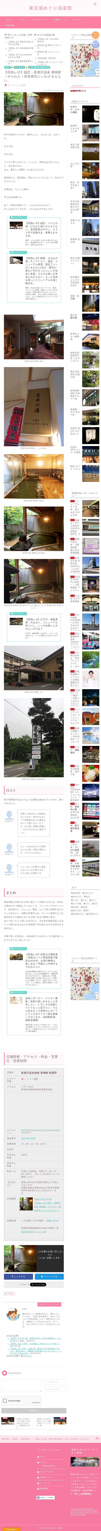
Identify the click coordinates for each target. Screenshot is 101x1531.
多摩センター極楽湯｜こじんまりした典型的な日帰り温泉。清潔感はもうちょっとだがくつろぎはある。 (84, 341)
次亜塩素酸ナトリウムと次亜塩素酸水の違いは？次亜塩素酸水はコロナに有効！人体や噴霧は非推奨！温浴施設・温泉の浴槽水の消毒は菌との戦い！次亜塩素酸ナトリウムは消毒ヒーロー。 (83, 678)
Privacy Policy (77, 1513)
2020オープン (89, 893)
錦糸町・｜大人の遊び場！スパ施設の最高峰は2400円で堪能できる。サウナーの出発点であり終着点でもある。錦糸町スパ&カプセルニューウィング (84, 133)
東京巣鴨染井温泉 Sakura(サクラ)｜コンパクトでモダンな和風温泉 (78, 641)
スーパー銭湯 (77, 903)
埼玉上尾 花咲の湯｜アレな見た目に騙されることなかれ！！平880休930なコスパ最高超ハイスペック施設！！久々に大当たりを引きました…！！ (84, 151)
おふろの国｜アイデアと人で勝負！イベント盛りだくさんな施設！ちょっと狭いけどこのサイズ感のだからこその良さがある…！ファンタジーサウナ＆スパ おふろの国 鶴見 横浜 (84, 170)
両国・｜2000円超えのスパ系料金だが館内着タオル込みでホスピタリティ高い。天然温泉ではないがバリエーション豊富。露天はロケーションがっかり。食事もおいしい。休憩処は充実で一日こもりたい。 (84, 303)
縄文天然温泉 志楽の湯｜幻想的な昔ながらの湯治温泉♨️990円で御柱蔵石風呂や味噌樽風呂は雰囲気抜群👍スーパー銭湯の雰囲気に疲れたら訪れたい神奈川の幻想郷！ (84, 378)
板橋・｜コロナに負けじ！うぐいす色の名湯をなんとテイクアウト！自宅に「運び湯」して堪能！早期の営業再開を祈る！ (83, 868)
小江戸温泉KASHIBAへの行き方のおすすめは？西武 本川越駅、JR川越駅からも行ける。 (84, 622)
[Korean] (85, 91)
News (87, 897)
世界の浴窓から (50, 1466)
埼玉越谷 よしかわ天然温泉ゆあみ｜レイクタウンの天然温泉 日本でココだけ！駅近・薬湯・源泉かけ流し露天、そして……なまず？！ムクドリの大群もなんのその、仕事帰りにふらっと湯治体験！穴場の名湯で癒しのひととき (84, 284)
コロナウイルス (39, 19)
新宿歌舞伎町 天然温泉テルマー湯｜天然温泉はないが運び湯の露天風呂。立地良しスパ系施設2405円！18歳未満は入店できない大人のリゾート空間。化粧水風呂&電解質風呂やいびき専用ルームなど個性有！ (84, 397)
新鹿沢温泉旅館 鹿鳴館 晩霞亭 (39, 67)
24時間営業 (10, 1293)
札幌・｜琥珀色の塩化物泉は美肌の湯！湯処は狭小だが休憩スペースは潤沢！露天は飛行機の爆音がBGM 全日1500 (84, 830)
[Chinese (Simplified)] (71, 91)
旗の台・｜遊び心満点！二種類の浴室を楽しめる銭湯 (83, 322)
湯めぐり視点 (77, 910)
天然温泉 (75, 907)
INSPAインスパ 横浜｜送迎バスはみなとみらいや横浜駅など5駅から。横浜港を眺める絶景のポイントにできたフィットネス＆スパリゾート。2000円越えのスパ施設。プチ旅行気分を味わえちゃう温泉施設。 (84, 697)
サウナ (93, 900)
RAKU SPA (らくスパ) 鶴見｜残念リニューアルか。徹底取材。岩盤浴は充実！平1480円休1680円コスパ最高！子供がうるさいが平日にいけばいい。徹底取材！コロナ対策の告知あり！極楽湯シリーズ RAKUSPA (84, 454)
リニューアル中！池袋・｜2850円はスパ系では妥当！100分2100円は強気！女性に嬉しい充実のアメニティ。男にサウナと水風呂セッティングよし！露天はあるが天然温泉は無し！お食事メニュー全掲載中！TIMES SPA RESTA (84, 508)
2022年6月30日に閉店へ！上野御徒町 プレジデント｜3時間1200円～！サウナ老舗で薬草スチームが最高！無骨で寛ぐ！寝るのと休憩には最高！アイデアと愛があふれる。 (84, 584)
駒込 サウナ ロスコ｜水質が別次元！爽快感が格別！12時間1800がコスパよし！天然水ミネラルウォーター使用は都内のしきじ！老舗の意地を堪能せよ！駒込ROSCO (84, 473)
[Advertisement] (85, 936)
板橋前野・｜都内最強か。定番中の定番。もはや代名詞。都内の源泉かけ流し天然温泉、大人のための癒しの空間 (83, 114)
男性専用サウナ (92, 914)
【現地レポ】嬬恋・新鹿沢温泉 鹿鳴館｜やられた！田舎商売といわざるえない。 (47, 1205)
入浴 (95, 903)
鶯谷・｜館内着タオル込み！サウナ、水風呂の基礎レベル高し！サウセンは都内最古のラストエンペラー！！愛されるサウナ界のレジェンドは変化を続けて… (84, 189)
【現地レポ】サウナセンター (21, 67)
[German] (79, 91)
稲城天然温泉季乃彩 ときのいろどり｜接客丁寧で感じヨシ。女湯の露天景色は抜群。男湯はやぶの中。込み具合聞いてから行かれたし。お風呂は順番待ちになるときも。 (84, 360)
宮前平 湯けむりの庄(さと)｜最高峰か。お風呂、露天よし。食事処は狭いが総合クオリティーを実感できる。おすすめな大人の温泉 (84, 435)
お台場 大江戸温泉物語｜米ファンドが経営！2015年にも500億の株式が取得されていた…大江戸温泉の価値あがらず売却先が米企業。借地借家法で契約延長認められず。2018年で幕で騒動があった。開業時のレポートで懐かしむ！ (84, 603)
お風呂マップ (59, 19)
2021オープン (77, 897)
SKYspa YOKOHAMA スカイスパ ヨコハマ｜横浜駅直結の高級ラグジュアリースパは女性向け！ (83, 792)
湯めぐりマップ (95, 44)
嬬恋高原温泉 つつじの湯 (33, 1232)
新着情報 (95, 53)
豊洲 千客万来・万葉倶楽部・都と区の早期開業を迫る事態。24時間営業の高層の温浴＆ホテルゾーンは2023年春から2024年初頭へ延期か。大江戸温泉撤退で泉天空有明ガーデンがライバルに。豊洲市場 (84, 546)
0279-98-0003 (28, 1138)
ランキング (78, 19)
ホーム (9, 19)
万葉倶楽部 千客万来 (46, 58)
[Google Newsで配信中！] (50, 1498)
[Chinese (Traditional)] (74, 91)
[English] (77, 91)
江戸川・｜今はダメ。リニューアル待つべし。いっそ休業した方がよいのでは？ (84, 754)
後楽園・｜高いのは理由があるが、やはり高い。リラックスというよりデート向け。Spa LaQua (84, 416)
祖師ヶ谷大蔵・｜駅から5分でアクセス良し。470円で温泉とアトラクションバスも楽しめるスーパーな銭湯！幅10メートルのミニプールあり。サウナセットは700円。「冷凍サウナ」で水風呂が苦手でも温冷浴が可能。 (84, 849)
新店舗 (85, 907)
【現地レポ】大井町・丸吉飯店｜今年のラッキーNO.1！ (35, 1344)
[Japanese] (82, 91)
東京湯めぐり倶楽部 (50, 8)
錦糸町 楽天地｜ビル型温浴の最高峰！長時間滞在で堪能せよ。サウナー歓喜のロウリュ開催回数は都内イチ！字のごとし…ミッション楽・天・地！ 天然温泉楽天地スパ (84, 246)
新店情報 (10, 25)
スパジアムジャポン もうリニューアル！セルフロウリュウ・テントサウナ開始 (81, 716)
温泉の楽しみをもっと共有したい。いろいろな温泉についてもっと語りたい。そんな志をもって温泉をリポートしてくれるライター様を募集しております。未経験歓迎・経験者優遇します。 (84, 1484)
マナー (88, 903)
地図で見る (52, 1220)
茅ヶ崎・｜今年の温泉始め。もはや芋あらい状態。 (75, 811)
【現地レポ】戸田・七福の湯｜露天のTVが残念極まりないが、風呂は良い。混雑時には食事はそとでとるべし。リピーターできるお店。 (35, 1351)
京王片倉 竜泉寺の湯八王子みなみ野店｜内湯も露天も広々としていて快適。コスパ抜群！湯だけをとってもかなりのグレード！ (84, 208)
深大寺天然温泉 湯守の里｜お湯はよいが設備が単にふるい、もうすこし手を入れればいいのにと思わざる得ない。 (84, 773)
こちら (28, 1356)
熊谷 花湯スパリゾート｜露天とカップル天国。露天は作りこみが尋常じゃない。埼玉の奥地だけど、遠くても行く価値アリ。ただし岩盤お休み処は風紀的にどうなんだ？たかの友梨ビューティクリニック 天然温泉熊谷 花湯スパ (84, 265)
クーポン (75, 900)
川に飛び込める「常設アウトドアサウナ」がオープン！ (74, 659)
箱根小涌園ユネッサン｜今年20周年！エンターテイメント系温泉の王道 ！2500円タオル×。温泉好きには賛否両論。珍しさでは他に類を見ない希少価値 (84, 735)
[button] (34, 873)
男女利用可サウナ (78, 914)
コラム (22, 19)
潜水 (87, 910)
